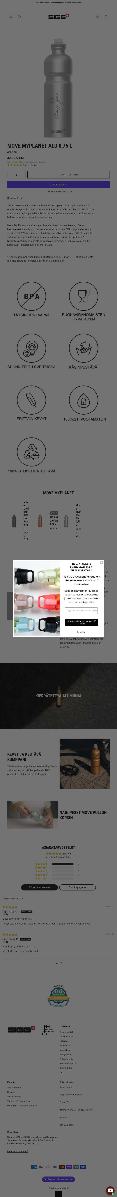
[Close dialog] (101, 562)
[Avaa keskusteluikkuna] (110, 1190)
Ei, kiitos (81, 632)
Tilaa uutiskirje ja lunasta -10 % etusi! (81, 622)
